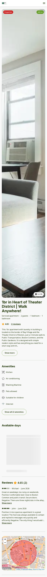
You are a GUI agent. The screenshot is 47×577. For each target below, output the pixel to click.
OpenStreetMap (27, 569)
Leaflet (18, 569)
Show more (7, 503)
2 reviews (16, 324)
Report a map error (38, 569)
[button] (5, 539)
